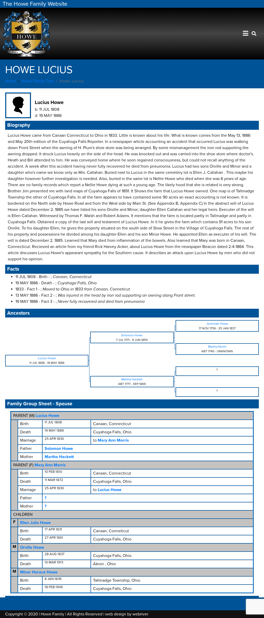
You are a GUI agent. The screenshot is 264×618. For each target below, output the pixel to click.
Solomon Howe (59, 448)
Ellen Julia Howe (35, 522)
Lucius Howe (47, 415)
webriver (140, 614)
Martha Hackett (59, 456)
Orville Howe (32, 547)
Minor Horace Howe (38, 572)
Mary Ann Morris (50, 465)
